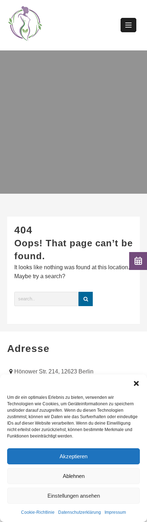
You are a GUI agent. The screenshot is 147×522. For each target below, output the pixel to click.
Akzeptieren (73, 456)
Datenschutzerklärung (79, 512)
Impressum (115, 512)
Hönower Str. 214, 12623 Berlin (53, 371)
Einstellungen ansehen (73, 496)
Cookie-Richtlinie (38, 512)
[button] (136, 383)
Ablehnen (74, 476)
